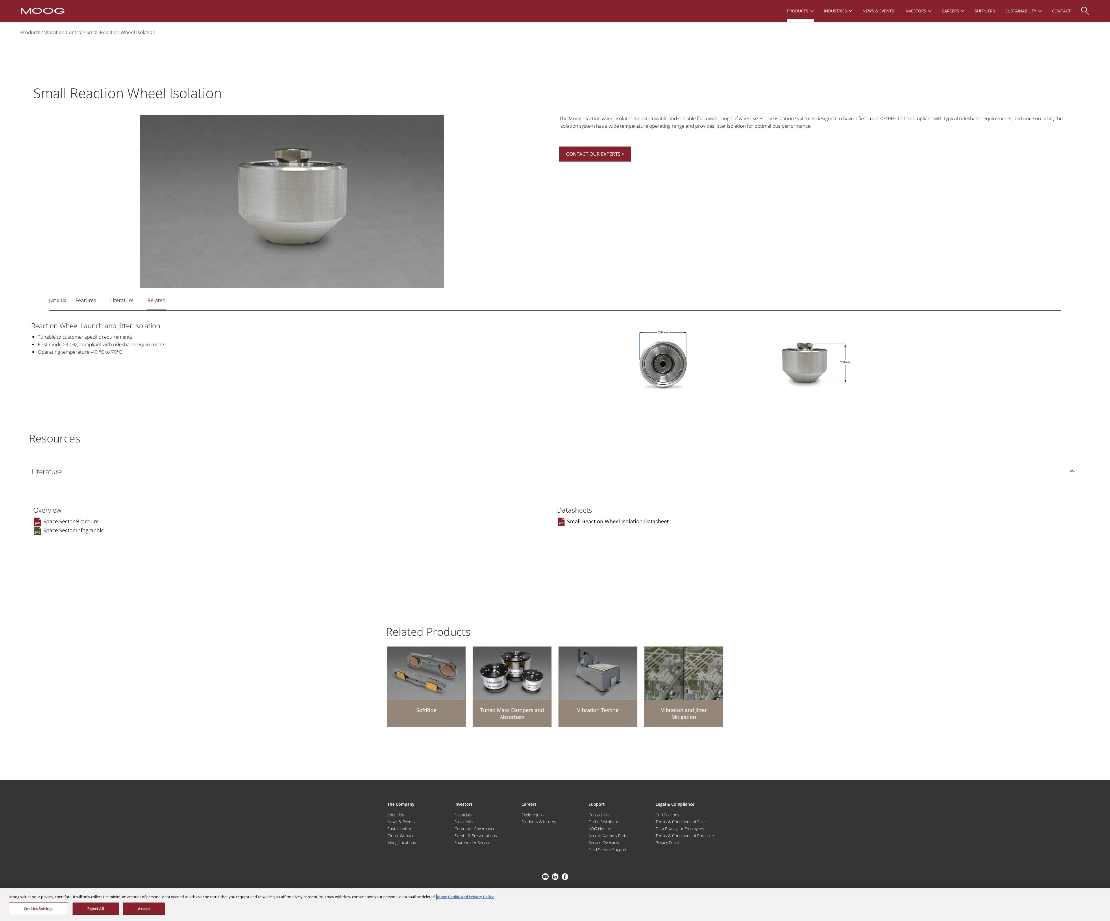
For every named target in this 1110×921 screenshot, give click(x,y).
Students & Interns (538, 821)
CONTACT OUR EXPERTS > (595, 154)
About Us (395, 815)
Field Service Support (608, 849)
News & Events (401, 821)
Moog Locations (401, 842)
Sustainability (399, 828)
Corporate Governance (474, 828)
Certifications (667, 815)
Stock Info (463, 821)
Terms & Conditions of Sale (680, 821)
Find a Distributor (604, 821)
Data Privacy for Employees (680, 828)
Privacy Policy (667, 842)
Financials (463, 815)
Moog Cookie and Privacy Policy (465, 896)
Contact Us (599, 815)
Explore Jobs (532, 815)
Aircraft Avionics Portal (608, 835)
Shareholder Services (473, 842)
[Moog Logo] (42, 10)
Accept (144, 908)
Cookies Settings (38, 908)
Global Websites (402, 835)
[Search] (1085, 7)
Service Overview (604, 842)
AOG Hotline (600, 828)
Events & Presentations (475, 835)
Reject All (95, 908)
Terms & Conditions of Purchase (685, 835)
